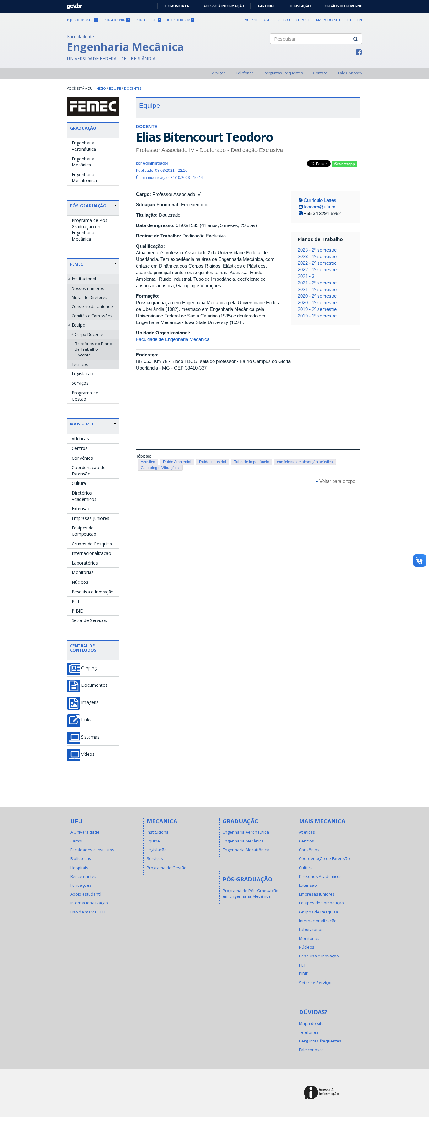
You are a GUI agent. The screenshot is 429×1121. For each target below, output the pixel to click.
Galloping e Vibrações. (160, 468)
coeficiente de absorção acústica (305, 462)
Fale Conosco (350, 73)
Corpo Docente (89, 334)
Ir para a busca (148, 20)
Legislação (300, 6)
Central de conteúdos (83, 648)
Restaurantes (83, 876)
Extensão (81, 509)
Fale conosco (311, 1050)
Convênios (82, 458)
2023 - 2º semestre (317, 249)
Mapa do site (328, 20)
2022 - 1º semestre (317, 269)
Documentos (94, 685)
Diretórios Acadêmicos (84, 496)
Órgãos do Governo (343, 6)
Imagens (90, 702)
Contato (320, 73)
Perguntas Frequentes (283, 73)
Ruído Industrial (212, 462)
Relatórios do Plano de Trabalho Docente (93, 349)
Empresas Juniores (90, 518)
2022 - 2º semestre (317, 263)
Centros (80, 448)
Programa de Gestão (85, 396)
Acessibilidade (259, 20)
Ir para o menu (116, 20)
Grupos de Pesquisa (92, 544)
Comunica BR (177, 6)
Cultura (79, 483)
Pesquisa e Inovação (93, 592)
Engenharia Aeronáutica (84, 146)
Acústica (148, 462)
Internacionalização (91, 553)
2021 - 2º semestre (317, 282)
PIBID (78, 611)
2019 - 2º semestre (317, 309)
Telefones (244, 73)
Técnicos (80, 364)
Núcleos (80, 582)
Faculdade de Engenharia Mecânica (172, 339)
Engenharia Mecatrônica (84, 177)
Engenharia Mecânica (83, 162)
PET (76, 601)
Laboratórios (85, 563)
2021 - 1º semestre (317, 289)
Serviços (218, 73)
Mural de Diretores (89, 297)
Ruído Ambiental (177, 462)
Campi (76, 841)
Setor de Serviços (89, 620)
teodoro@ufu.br (319, 206)
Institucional (84, 279)
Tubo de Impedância (251, 462)
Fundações (80, 885)
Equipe (115, 88)
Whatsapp (346, 164)
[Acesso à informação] (322, 1093)
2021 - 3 (306, 276)
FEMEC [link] (76, 264)
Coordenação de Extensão (89, 470)
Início (100, 88)
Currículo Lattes (320, 200)
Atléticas (80, 438)
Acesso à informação (224, 6)
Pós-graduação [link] (88, 205)
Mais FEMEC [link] (82, 424)
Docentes (132, 88)
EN (359, 20)
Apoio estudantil (85, 894)
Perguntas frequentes (320, 1041)
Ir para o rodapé (180, 20)
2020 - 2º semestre (317, 296)
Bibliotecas (80, 858)
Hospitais (79, 867)
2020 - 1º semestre (317, 302)
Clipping (89, 668)
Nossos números (88, 288)
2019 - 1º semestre (317, 315)
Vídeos (88, 754)
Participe (266, 6)
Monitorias (83, 572)
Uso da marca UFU (87, 912)
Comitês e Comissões (92, 315)
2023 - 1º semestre (317, 256)
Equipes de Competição (84, 531)
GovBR (72, 4)
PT (349, 20)
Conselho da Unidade (92, 306)
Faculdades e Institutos (92, 850)
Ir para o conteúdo (82, 20)
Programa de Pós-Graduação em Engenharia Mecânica (90, 229)
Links (86, 720)
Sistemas (90, 737)
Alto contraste (294, 20)
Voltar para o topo (336, 481)
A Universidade (85, 832)
